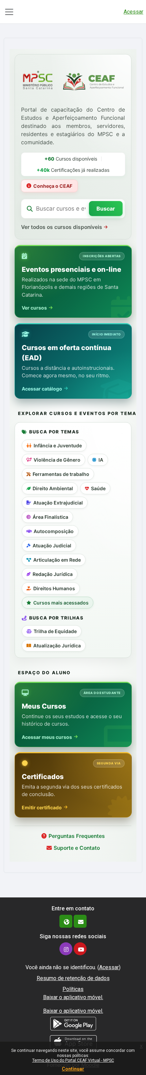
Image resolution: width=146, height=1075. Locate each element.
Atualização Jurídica (57, 645)
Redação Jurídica (53, 574)
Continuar (73, 1069)
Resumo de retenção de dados (73, 978)
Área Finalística (50, 517)
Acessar (133, 12)
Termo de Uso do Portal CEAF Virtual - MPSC (73, 1060)
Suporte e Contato (77, 848)
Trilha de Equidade (55, 631)
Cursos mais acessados (61, 603)
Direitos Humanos (54, 588)
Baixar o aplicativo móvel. (73, 997)
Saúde (98, 488)
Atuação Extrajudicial (58, 503)
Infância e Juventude (58, 445)
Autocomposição (54, 531)
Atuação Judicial (52, 545)
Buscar (105, 208)
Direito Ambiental (53, 488)
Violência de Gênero (57, 460)
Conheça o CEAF (52, 186)
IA (100, 460)
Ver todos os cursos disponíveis (61, 227)
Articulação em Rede (57, 560)
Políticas (73, 989)
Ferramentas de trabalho (61, 474)
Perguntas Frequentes (77, 836)
